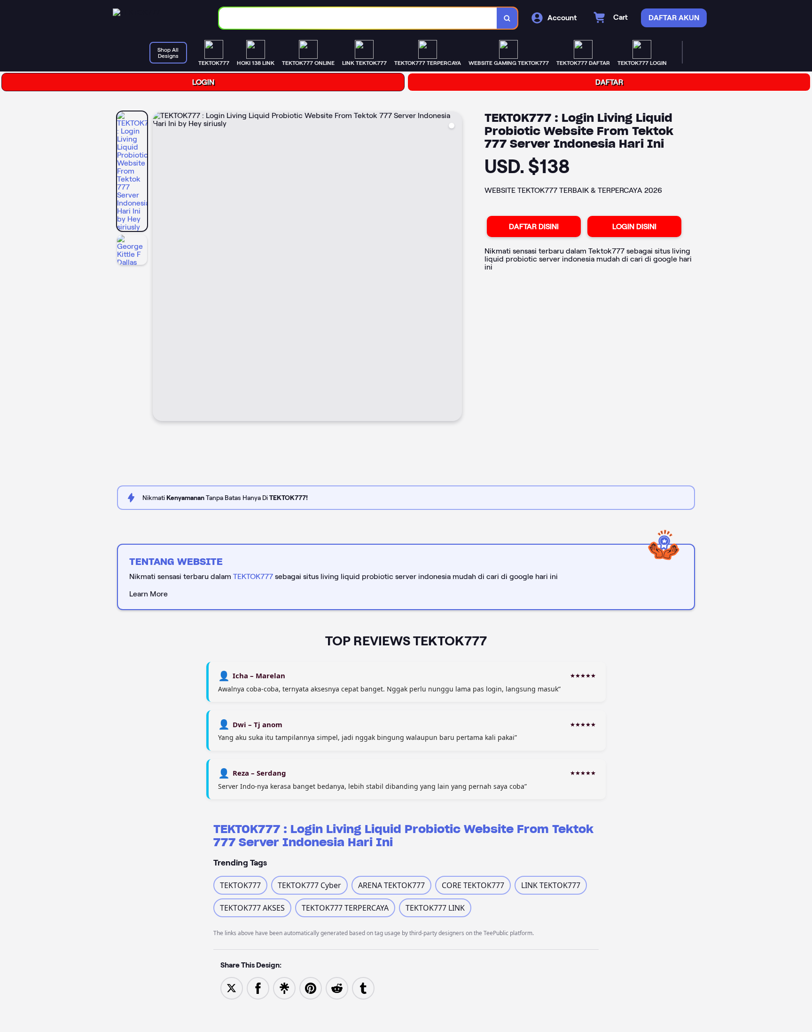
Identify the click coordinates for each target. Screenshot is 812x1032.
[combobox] (358, 18)
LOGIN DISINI (634, 226)
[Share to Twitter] (231, 987)
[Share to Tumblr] (363, 987)
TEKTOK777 (253, 576)
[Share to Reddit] (337, 987)
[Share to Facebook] (258, 987)
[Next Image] (454, 267)
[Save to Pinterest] (310, 987)
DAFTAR (609, 82)
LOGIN (203, 82)
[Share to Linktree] (284, 987)
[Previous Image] (160, 267)
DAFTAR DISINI (534, 226)
